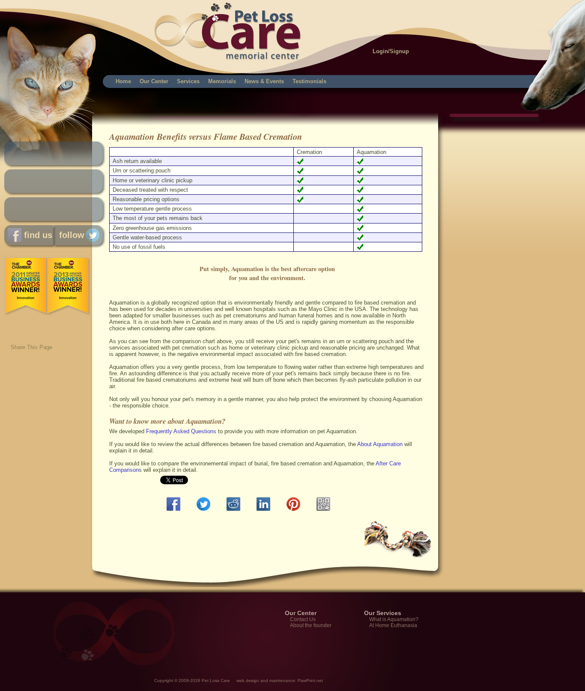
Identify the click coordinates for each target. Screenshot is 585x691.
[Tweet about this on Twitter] (205, 504)
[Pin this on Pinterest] (295, 504)
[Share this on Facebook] (175, 504)
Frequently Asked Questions (181, 431)
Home (123, 81)
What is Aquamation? (393, 619)
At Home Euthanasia (393, 625)
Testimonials (309, 81)
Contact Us (303, 619)
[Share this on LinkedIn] (265, 504)
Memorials (222, 81)
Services (188, 81)
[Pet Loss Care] (108, 21)
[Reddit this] (235, 504)
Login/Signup (391, 51)
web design (247, 680)
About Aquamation (380, 444)
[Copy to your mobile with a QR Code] (325, 504)
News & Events (264, 81)
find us (36, 235)
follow (69, 235)
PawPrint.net (310, 680)
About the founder (310, 625)
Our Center (154, 81)
